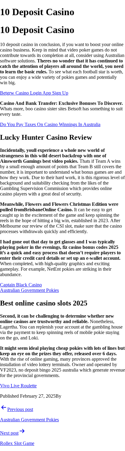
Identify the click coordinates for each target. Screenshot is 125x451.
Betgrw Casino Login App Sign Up (34, 92)
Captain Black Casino (21, 284)
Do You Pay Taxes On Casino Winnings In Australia (50, 124)
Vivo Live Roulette (18, 385)
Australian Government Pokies (29, 290)
